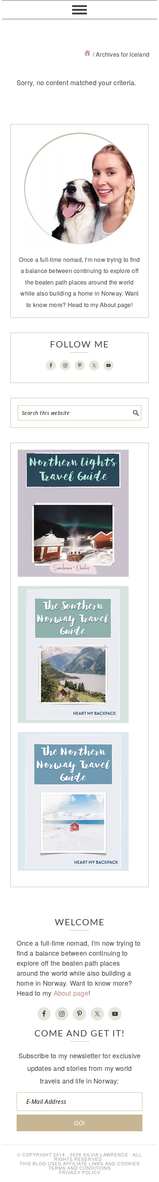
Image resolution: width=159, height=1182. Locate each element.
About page (115, 304)
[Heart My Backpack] (87, 54)
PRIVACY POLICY (80, 1172)
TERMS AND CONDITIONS (79, 1168)
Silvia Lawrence (105, 1154)
